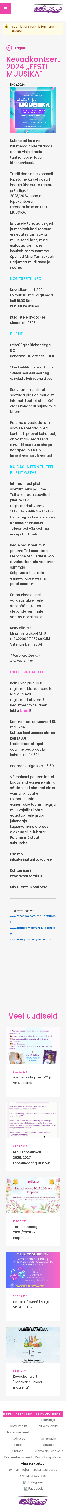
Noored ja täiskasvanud (48, 1423)
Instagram (35, 1482)
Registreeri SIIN (18, 1413)
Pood (18, 1445)
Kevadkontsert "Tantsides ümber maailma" (27, 1382)
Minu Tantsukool (33, 1501)
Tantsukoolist (17, 1426)
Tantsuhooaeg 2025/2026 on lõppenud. (25, 1232)
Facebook (35, 1488)
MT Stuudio (48, 1438)
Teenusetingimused (18, 1457)
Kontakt (48, 1445)
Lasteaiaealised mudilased (18, 1435)
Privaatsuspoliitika (48, 1457)
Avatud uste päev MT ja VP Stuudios (32, 1080)
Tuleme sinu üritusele (48, 1451)
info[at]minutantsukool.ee (38, 1470)
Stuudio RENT (48, 1413)
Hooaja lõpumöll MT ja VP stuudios (31, 1304)
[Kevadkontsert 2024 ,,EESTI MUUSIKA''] (33, 109)
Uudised (17, 1451)
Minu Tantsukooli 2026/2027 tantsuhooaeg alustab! (32, 1157)
